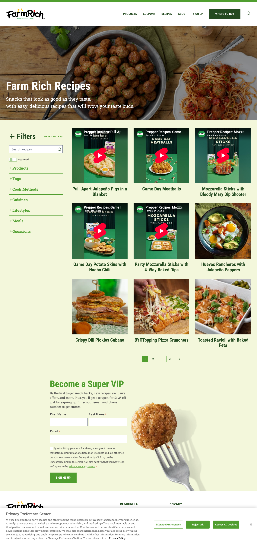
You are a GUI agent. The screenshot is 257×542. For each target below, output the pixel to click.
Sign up (198, 14)
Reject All (198, 524)
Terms (91, 466)
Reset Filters (53, 136)
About (182, 14)
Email (55, 431)
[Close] (251, 524)
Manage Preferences (168, 524)
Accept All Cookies (226, 524)
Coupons (149, 14)
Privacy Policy (77, 466)
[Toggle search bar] (248, 13)
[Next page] (178, 359)
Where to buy (224, 14)
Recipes (166, 14)
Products (130, 14)
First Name (59, 414)
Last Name (97, 414)
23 (170, 359)
